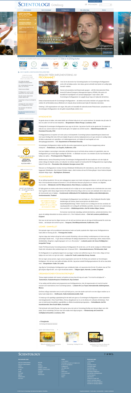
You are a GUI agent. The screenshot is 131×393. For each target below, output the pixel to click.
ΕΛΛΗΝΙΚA (40, 371)
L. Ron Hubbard (27, 10)
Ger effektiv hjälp (24, 19)
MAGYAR (40, 362)
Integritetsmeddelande (84, 391)
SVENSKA (40, 366)
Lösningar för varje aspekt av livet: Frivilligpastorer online (26, 104)
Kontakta (63, 375)
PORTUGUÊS (41, 374)
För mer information (65, 373)
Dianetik (89, 363)
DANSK (20, 366)
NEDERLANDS (21, 376)
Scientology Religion (91, 366)
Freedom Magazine (107, 68)
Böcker (104, 10)
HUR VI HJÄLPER (24, 72)
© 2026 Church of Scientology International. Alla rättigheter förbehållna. (32, 391)
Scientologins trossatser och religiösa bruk (70, 363)
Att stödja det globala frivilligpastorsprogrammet (25, 82)
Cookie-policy (93, 391)
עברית (20, 369)
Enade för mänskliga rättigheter (94, 380)
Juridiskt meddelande (109, 391)
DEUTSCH (20, 378)
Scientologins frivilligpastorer (93, 371)
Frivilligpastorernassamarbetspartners (25, 23)
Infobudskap (22, 32)
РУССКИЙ (20, 373)
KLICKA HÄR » (26, 163)
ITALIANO (40, 372)
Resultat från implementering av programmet (26, 112)
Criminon (56, 68)
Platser (62, 376)
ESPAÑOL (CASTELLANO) (44, 369)
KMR (95, 68)
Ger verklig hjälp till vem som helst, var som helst (26, 86)
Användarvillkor (100, 391)
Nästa (70, 56)
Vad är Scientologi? (46, 10)
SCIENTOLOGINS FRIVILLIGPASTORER (39, 72)
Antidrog (75, 68)
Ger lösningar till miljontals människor (25, 108)
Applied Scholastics (44, 68)
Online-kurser (64, 371)
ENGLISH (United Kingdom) (24, 364)
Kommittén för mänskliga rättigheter (94, 383)
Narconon (66, 68)
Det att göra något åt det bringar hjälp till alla (26, 96)
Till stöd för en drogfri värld (93, 378)
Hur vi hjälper (23, 68)
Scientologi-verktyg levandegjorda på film (27, 100)
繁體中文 (20, 375)
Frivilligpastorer (65, 10)
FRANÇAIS (20, 367)
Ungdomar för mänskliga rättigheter (94, 381)
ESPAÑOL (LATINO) (42, 367)
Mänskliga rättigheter (85, 69)
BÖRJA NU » (26, 138)
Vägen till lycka (34, 68)
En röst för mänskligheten (66, 364)
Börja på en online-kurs (92, 369)
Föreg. (61, 56)
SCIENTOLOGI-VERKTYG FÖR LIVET (26, 28)
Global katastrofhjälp (24, 89)
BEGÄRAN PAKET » (26, 202)
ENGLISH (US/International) (24, 362)
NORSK (40, 364)
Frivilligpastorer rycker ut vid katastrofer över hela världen (26, 92)
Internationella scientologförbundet (94, 373)
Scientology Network (91, 364)
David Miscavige (90, 368)
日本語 (19, 371)
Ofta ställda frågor (84, 10)
